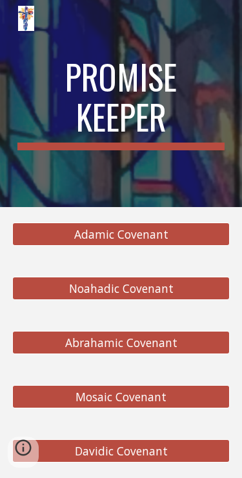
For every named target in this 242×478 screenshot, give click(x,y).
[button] (23, 452)
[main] (121, 103)
